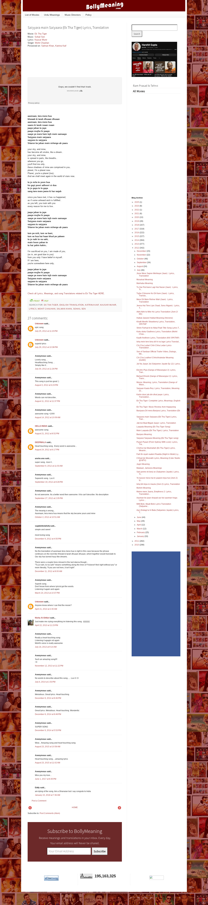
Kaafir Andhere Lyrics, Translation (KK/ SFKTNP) (157, 338)
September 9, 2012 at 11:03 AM (49, 466)
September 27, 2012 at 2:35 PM (49, 498)
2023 (137, 206)
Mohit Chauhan (42, 43)
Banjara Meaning (144, 434)
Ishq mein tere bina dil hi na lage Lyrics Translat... (158, 342)
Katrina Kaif (60, 46)
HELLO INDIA (41, 426)
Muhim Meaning (143, 488)
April (139, 525)
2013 (137, 244)
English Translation (71, 305)
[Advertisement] (97, 54)
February (141, 532)
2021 (137, 213)
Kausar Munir (41, 40)
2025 (137, 202)
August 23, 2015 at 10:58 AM (47, 746)
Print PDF (40, 301)
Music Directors (73, 14)
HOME (75, 807)
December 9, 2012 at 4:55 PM (48, 539)
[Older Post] (119, 809)
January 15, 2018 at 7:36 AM (47, 795)
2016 (137, 232)
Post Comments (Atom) (50, 813)
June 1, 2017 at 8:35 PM (45, 779)
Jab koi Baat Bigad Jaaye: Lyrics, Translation (156, 423)
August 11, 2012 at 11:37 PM (47, 401)
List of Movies (32, 14)
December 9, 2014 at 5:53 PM (48, 730)
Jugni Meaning (143, 464)
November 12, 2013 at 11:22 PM (49, 666)
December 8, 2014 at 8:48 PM (48, 714)
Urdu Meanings (52, 14)
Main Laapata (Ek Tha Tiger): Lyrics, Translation (157, 430)
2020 (137, 217)
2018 (137, 225)
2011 (137, 541)
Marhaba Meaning (144, 283)
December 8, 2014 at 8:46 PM (48, 698)
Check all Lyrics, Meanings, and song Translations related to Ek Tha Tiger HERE (66, 293)
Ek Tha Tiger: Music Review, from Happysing (156, 407)
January (140, 536)
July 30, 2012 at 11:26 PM (46, 369)
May (139, 521)
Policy (88, 14)
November (142, 255)
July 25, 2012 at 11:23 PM (46, 331)
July (139, 270)
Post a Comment (39, 801)
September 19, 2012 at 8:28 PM (49, 482)
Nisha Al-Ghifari (42, 618)
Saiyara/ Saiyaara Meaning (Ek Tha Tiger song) (157, 438)
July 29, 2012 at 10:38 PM (46, 347)
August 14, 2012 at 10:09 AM (47, 417)
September (142, 262)
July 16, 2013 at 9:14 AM (46, 647)
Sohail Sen (40, 37)
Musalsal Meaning (144, 279)
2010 (137, 545)
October (140, 259)
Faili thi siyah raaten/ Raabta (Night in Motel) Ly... (158, 454)
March (140, 529)
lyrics (33, 309)
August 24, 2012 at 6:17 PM (47, 450)
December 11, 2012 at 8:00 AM (48, 571)
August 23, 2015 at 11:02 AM (47, 763)
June (139, 517)
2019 (137, 221)
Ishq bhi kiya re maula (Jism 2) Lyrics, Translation (158, 484)
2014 (137, 240)
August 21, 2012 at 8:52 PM (47, 433)
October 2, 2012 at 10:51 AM (47, 517)
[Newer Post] (30, 809)
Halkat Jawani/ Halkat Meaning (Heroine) (154, 318)
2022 (137, 210)
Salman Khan (47, 46)
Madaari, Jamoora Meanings (149, 468)
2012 (137, 248)
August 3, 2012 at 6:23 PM (46, 385)
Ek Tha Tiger (41, 34)
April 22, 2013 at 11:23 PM (46, 625)
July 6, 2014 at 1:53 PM (45, 682)
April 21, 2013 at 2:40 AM (46, 609)
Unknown (39, 323)
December (142, 251)
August (140, 266)
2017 (137, 229)
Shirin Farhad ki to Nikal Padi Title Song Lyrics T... (158, 328)
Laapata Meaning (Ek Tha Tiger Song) (153, 427)
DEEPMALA (40, 442)
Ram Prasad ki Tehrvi (145, 85)
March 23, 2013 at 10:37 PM (47, 593)
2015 (137, 236)
